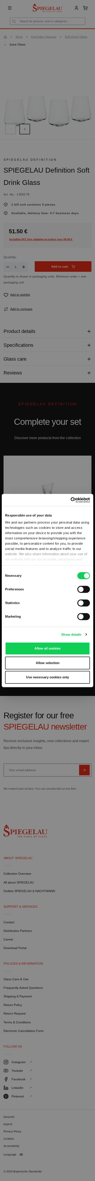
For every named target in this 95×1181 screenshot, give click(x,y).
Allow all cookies (47, 648)
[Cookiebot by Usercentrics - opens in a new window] (70, 500)
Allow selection (47, 663)
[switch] (83, 589)
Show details (71, 634)
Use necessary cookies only (47, 677)
